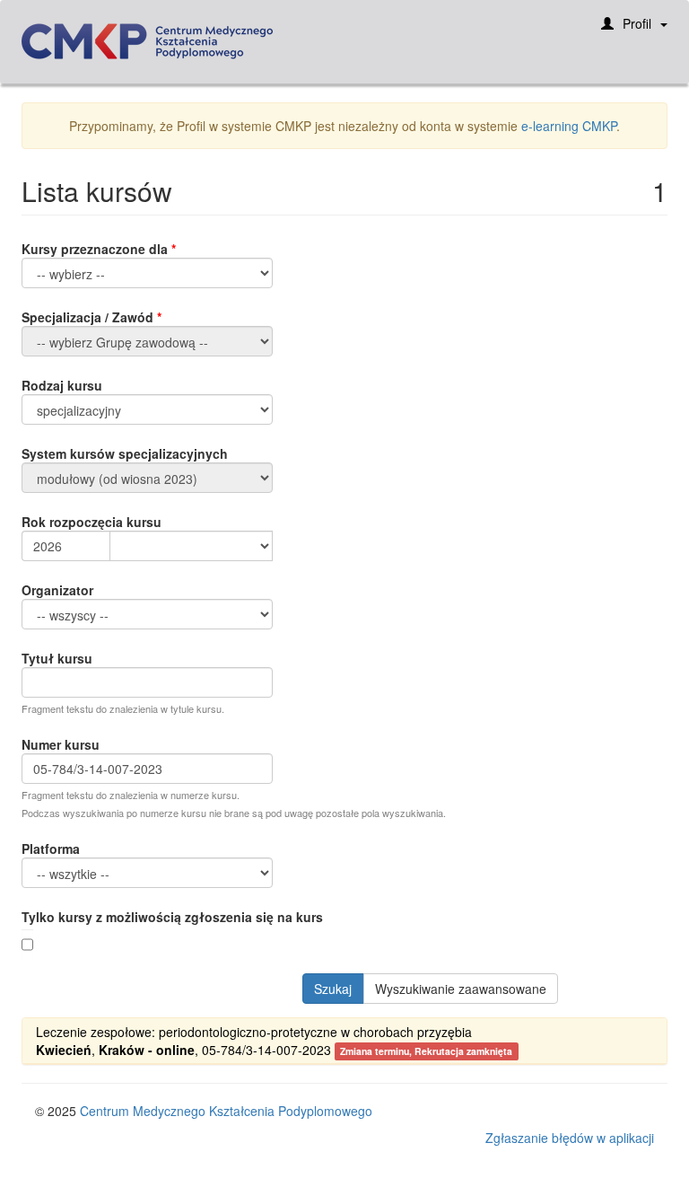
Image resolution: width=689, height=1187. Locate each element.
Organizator (57, 590)
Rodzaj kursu (62, 385)
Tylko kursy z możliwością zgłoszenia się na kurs (172, 917)
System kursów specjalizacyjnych (125, 453)
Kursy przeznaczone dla (95, 249)
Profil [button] (637, 23)
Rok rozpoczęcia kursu (91, 522)
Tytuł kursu (57, 658)
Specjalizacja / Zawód (87, 317)
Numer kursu (61, 744)
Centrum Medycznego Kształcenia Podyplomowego (226, 1111)
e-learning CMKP (568, 126)
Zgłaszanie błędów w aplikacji (569, 1138)
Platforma (51, 848)
